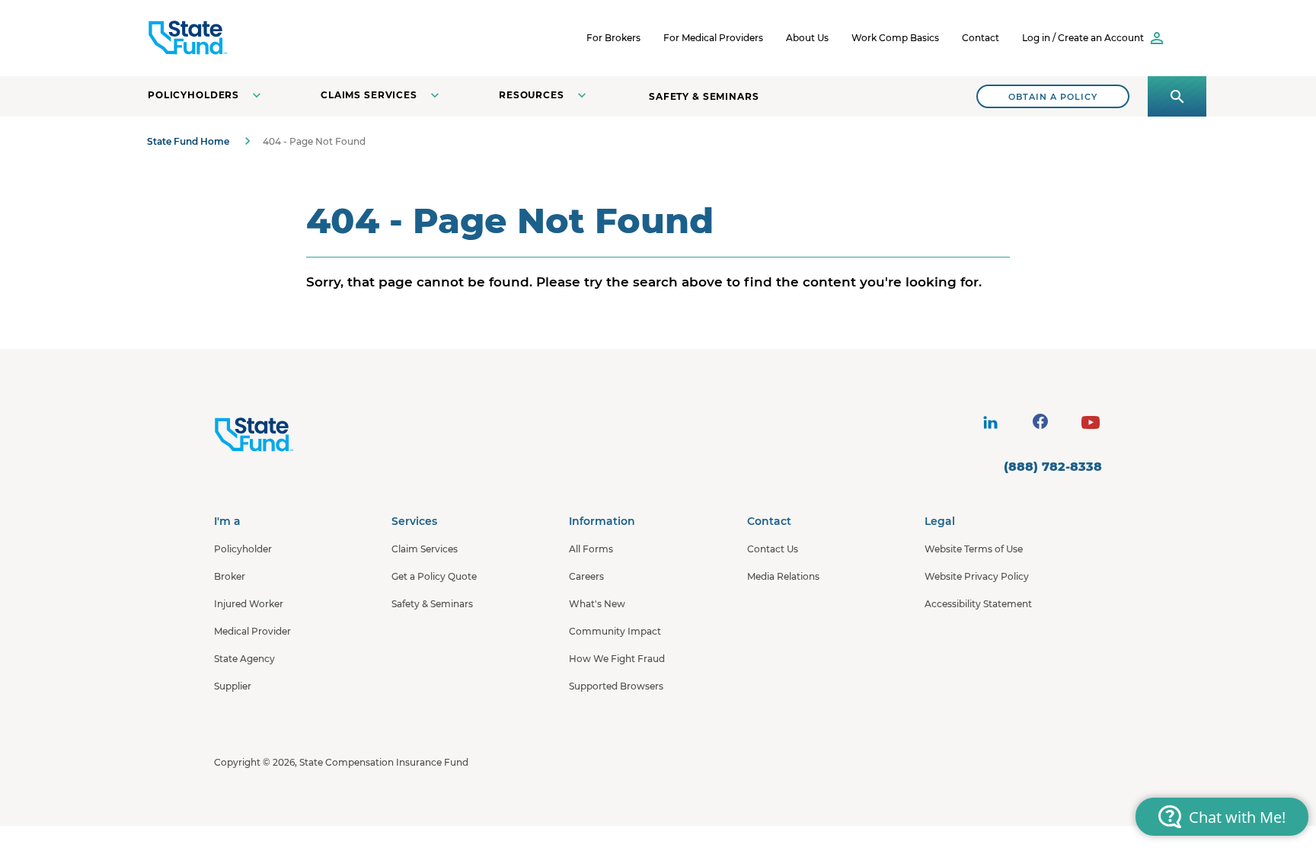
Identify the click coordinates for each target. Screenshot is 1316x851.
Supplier (232, 686)
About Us (807, 37)
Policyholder (243, 549)
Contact (980, 37)
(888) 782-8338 (1053, 466)
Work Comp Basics (895, 37)
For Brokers (613, 37)
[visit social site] (990, 422)
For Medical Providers (713, 37)
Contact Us (772, 549)
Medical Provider (252, 631)
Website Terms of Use (974, 549)
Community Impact (615, 631)
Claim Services (424, 549)
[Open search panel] (1177, 96)
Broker (229, 576)
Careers (586, 576)
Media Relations (783, 576)
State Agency (244, 658)
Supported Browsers (616, 686)
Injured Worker (248, 603)
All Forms (591, 549)
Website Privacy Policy (977, 576)
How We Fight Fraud (617, 658)
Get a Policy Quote (434, 576)
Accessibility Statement (978, 603)
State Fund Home (188, 141)
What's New (597, 603)
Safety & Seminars (704, 96)
